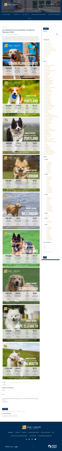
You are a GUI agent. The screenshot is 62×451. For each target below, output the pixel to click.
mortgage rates (48, 122)
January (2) (49, 221)
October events (48, 126)
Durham (46, 76)
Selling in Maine (48, 140)
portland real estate (49, 129)
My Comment (5, 401)
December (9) (49, 192)
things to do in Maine (49, 150)
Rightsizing (47, 132)
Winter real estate (48, 154)
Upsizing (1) (47, 56)
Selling (46, 137)
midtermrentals (48, 120)
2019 (46, 213)
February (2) (49, 222)
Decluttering (47, 73)
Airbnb (46, 63)
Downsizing (47, 74)
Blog (29, 18)
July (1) (48, 234)
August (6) (49, 186)
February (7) (49, 163)
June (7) (48, 183)
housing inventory (48, 104)
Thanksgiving (47, 148)
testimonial (47, 147)
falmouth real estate (49, 80)
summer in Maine (48, 145)
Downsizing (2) (48, 46)
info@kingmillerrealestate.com (46, 435)
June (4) (48, 169)
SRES (46, 143)
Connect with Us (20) (49, 45)
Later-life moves (48, 108)
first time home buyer (49, 83)
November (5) (49, 190)
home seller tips (48, 100)
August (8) (49, 205)
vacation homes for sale (49, 151)
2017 (46, 224)
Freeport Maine (48, 84)
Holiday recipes (48, 90)
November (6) (49, 209)
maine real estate (28, 382)
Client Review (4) (48, 43)
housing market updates (10, 382)
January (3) (49, 197)
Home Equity (47, 97)
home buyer (47, 93)
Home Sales (47, 98)
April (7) (48, 200)
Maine (46, 111)
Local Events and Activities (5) (50, 50)
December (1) (49, 239)
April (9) (48, 181)
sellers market (47, 136)
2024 (46, 194)
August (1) (49, 235)
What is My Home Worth (54, 14)
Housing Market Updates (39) (50, 49)
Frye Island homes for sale (50, 87)
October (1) (49, 237)
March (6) (49, 179)
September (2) (50, 188)
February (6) (49, 178)
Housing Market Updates (6, 385)
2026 (46, 159)
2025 (46, 174)
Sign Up (52, 4)
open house (47, 127)
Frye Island (47, 86)
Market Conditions (48, 119)
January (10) (49, 162)
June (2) (48, 202)
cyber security (48, 72)
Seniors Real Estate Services (38, 14)
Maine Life (47, 112)
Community (47, 69)
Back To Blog (4, 27)
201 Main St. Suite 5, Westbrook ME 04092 (19, 435)
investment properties (49, 106)
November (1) (49, 238)
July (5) (48, 185)
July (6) (48, 170)
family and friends (48, 81)
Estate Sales (47, 79)
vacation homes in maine (50, 152)
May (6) (48, 201)
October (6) (49, 189)
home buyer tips (48, 94)
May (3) (48, 167)
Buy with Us (17, 14)
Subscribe (46, 28)
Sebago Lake (47, 133)
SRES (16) (46, 54)
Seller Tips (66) (48, 53)
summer (46, 144)
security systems (48, 134)
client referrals (48, 66)
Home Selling (47, 101)
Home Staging (48, 102)
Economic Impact (48, 77)
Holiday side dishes (48, 91)
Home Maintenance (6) (49, 47)
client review (47, 67)
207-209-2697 (42, 4)
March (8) (49, 165)
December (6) (49, 211)
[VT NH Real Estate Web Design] (52, 447)
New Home (47, 125)
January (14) (49, 177)
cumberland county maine (19, 382)
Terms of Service (21, 411)
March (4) (49, 198)
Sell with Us (26, 14)
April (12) (48, 166)
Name (3, 390)
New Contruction (48, 123)
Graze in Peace (48, 88)
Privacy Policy (16, 411)
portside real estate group (50, 130)
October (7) (49, 208)
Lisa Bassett (5, 34)
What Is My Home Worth (45, 432)
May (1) (48, 182)
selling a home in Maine (49, 139)
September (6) (50, 207)
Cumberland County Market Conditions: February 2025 (18, 31)
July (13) (48, 204)
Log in (49, 4)
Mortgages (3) (48, 52)
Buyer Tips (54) (48, 42)
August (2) (49, 172)
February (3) (49, 228)
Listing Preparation (48, 109)
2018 (46, 218)
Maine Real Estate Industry (50, 115)
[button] (39, 8)
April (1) (48, 216)
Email (3, 394)
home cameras (48, 95)
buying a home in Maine (49, 65)
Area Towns (7, 14)
